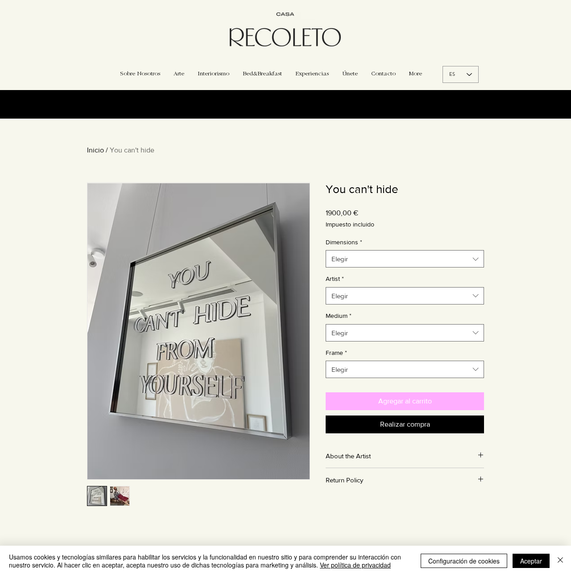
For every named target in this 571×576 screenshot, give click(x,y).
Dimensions (344, 242)
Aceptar (531, 560)
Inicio (95, 150)
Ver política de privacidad (355, 564)
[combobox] (405, 258)
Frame (336, 352)
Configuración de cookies (464, 560)
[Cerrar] (560, 561)
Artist (335, 278)
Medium (339, 315)
